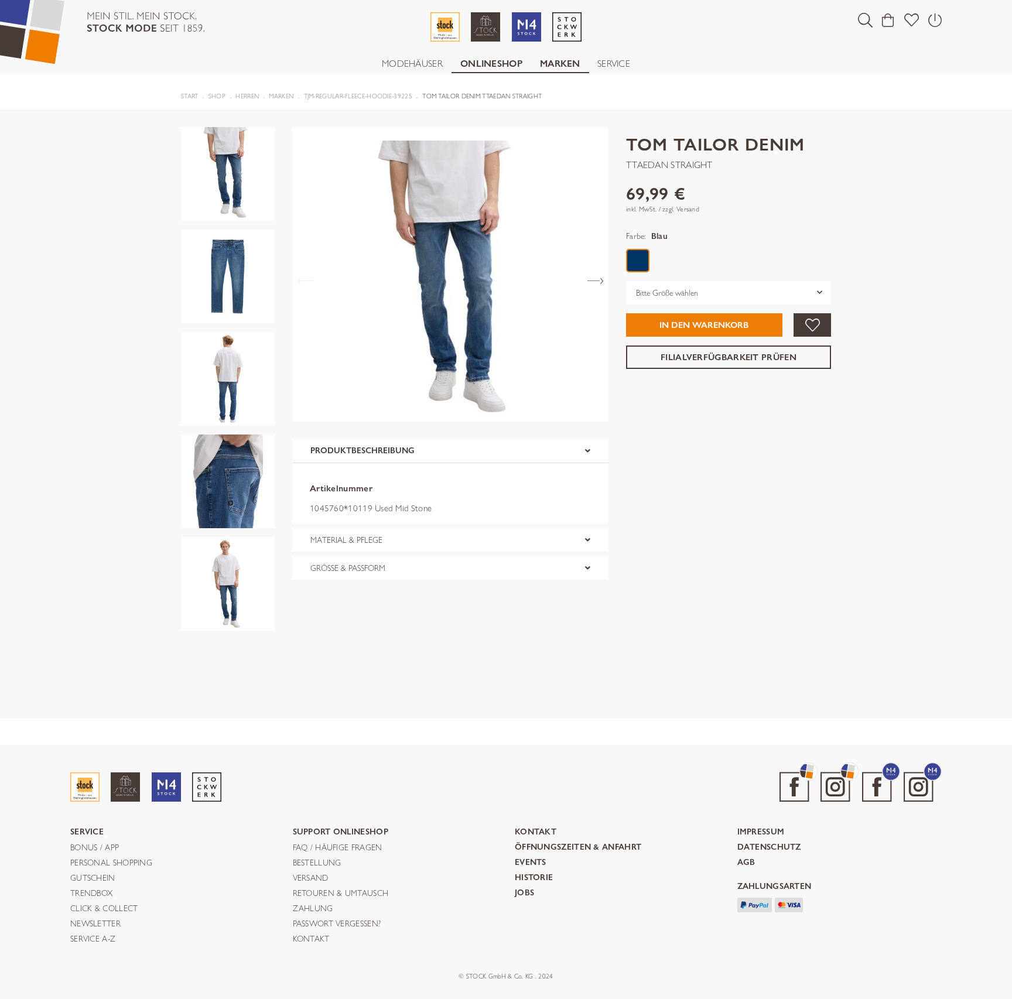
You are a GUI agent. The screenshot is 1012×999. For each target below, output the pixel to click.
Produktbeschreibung (362, 451)
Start (190, 96)
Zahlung (313, 909)
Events (530, 862)
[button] (865, 20)
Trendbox (91, 893)
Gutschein (92, 878)
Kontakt (311, 939)
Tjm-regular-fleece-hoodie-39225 (358, 96)
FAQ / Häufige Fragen (337, 848)
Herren (247, 96)
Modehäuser (412, 63)
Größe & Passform (347, 568)
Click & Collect (104, 909)
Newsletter (95, 924)
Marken (560, 63)
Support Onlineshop (340, 832)
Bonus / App (94, 848)
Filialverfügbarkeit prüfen (728, 356)
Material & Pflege (346, 540)
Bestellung (317, 863)
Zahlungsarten (774, 886)
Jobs (524, 893)
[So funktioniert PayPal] (754, 903)
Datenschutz (769, 847)
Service (613, 63)
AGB (746, 862)
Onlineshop (491, 63)
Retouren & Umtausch (341, 893)
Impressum (761, 832)
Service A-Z (92, 939)
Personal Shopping (111, 863)
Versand (311, 878)
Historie (534, 878)
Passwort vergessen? (337, 924)
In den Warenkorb (703, 325)
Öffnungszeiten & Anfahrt (578, 847)
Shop (216, 96)
